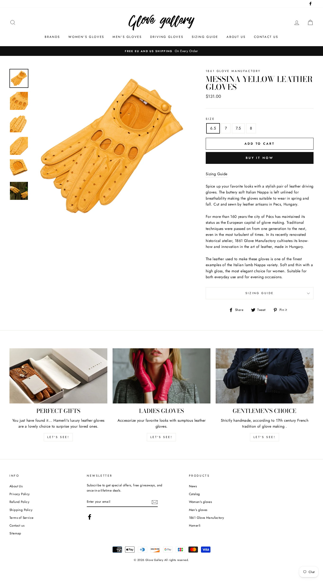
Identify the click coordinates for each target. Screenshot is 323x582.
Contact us (266, 37)
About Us (15, 486)
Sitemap (15, 533)
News (193, 486)
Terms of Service (21, 517)
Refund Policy (19, 501)
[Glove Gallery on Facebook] (89, 517)
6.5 (213, 128)
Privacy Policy (19, 494)
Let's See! (161, 437)
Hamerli (195, 525)
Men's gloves (127, 37)
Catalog (194, 494)
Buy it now (260, 158)
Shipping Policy (20, 509)
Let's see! (58, 437)
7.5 (238, 128)
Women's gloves (86, 37)
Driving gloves (166, 37)
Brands (52, 37)
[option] (161, 51)
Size (210, 119)
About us (236, 37)
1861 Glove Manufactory (206, 517)
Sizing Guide (205, 37)
